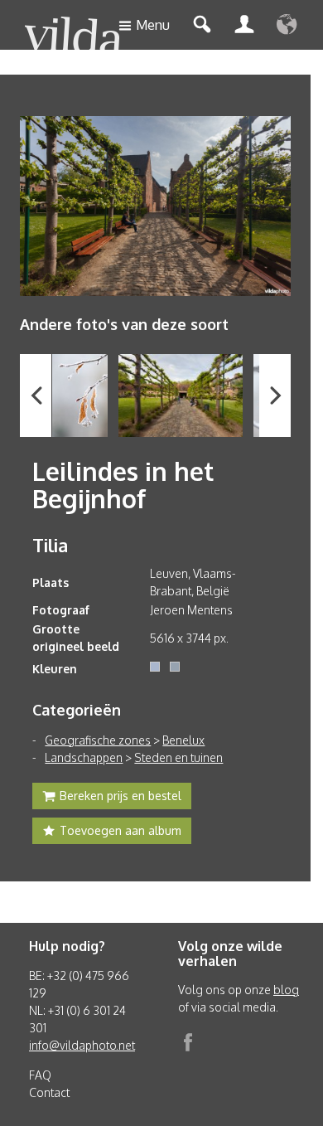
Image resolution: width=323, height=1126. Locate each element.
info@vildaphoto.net (82, 1045)
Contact (49, 1092)
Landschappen (84, 757)
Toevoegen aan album (120, 830)
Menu (153, 25)
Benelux (183, 740)
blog (286, 990)
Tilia (50, 544)
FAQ (40, 1075)
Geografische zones (98, 740)
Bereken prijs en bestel (120, 796)
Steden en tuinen (178, 757)
